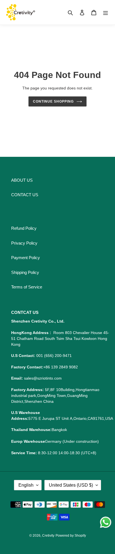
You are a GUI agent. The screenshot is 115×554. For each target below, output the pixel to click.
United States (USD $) (71, 485)
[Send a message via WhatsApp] (105, 522)
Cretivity (48, 536)
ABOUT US (22, 180)
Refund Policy (24, 228)
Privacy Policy (24, 243)
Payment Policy (25, 257)
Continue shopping (53, 101)
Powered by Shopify (71, 536)
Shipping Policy (25, 272)
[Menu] (105, 12)
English (25, 485)
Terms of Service (26, 287)
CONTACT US (24, 194)
